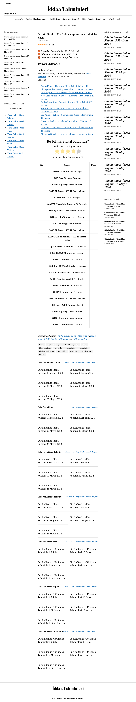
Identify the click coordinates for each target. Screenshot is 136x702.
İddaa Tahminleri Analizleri (93, 19)
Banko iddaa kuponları (36, 19)
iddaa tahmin (83, 335)
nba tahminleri (86, 351)
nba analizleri (83, 348)
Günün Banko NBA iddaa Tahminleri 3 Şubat (51, 550)
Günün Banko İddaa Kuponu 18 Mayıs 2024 (16, 95)
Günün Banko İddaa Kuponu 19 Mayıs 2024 (16, 89)
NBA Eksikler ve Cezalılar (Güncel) (64, 19)
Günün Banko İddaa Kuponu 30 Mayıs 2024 (16, 50)
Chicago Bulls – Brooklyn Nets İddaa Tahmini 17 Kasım (67, 89)
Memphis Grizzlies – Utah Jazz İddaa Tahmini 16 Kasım (67, 133)
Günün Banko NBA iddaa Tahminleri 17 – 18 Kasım (51, 577)
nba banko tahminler (46, 351)
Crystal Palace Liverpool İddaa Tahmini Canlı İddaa (65, 86)
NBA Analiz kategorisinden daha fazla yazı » (82, 542)
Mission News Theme (60, 698)
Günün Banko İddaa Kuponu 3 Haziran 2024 (16, 38)
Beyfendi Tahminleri (68, 25)
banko (41, 345)
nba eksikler (62, 351)
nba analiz (58, 348)
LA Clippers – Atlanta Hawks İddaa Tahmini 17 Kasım (66, 92)
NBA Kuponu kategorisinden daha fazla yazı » (81, 586)
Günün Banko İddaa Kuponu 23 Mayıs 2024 (16, 76)
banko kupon (63, 335)
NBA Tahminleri (115, 19)
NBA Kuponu (64, 339)
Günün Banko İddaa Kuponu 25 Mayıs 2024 (16, 63)
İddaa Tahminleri (68, 9)
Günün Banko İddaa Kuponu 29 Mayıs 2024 (16, 57)
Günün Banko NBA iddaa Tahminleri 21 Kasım (51, 563)
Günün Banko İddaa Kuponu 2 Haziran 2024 (16, 44)
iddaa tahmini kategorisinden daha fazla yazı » (81, 497)
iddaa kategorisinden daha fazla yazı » (84, 407)
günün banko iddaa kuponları (68, 345)
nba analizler (70, 348)
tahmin (41, 354)
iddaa (73, 335)
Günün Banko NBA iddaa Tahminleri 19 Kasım (83, 563)
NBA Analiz (51, 339)
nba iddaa (73, 351)
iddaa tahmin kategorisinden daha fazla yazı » (81, 452)
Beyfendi (51, 345)
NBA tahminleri (80, 339)
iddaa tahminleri (45, 348)
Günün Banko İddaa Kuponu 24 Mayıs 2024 (16, 70)
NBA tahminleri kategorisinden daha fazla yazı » (80, 631)
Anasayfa (19, 19)
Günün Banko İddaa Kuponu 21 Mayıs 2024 (16, 82)
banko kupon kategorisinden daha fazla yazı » (81, 362)
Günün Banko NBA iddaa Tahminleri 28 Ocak (83, 550)
